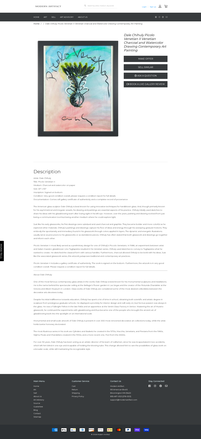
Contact (37, 413)
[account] (160, 6)
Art (45, 17)
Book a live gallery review (147, 84)
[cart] (166, 6)
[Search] (85, 5)
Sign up (153, 7)
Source (37, 403)
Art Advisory (67, 17)
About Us (83, 17)
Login (144, 7)
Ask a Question (147, 75)
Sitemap (37, 417)
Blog (36, 410)
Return (75, 389)
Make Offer (145, 59)
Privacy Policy (78, 396)
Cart (74, 386)
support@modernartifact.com (123, 400)
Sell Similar (145, 67)
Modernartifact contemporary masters (54, 6)
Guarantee (38, 406)
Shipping (76, 393)
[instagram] (159, 17)
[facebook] (156, 17)
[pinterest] (163, 17)
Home (36, 17)
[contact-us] (167, 17)
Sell (53, 17)
